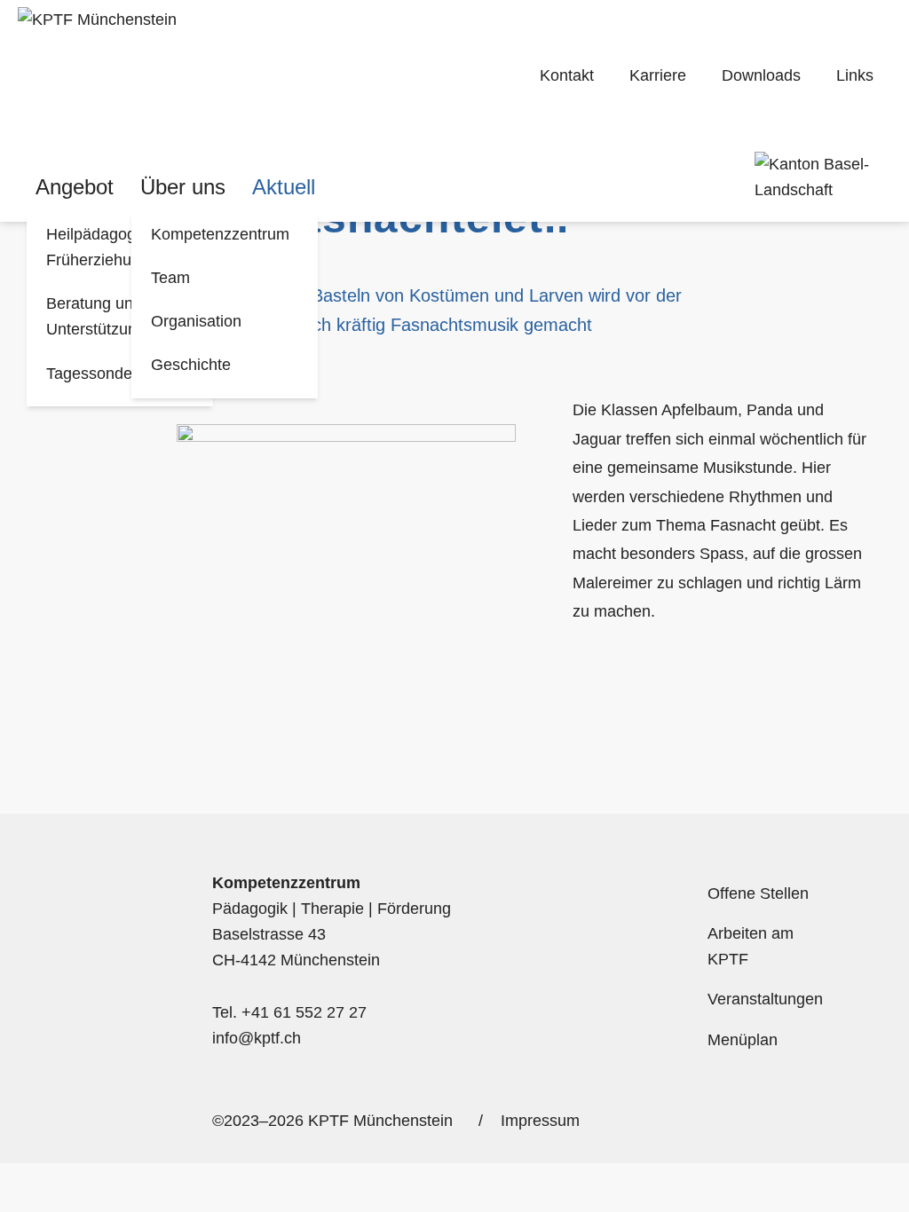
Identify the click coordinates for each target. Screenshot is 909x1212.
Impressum (540, 1120)
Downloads (761, 75)
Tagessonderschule (115, 373)
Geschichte (191, 365)
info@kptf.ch (256, 1038)
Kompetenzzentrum (220, 234)
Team (170, 278)
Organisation (196, 321)
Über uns (182, 187)
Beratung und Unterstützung (96, 316)
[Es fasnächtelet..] (245, 76)
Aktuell (283, 187)
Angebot (75, 187)
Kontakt (567, 75)
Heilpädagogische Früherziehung (109, 247)
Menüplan (742, 1040)
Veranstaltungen (765, 999)
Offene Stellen (758, 893)
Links (854, 75)
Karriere (657, 75)
